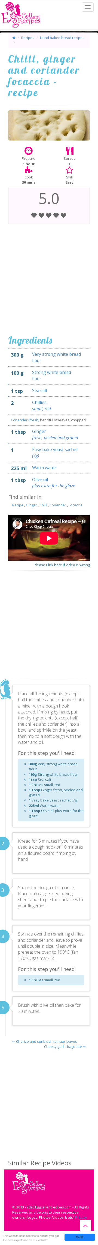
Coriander (58, 505)
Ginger (39, 431)
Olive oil (40, 480)
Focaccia (75, 505)
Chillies (39, 402)
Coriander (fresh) (25, 420)
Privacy (81, 1217)
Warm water (44, 468)
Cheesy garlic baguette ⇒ (65, 1046)
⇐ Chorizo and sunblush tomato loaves (44, 1041)
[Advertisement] (49, 278)
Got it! (80, 1237)
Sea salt (39, 390)
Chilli (43, 505)
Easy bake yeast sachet (55, 449)
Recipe (17, 505)
